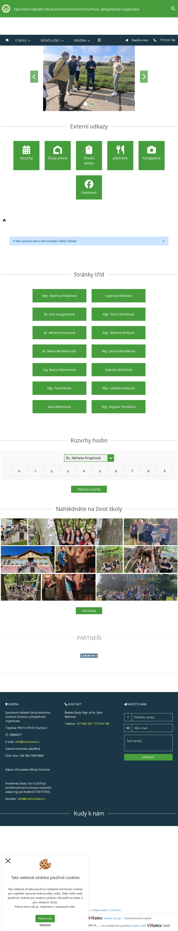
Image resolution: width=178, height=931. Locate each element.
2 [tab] (92, 104)
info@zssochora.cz (27, 742)
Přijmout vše (45, 918)
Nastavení (45, 924)
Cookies (116, 910)
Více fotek (89, 611)
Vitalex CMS (139, 925)
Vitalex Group (112, 918)
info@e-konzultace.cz (31, 799)
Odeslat (148, 757)
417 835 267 (84, 724)
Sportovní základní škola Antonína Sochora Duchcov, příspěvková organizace (76, 9)
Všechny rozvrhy (89, 489)
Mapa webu (100, 910)
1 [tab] (85, 104)
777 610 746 (101, 724)
